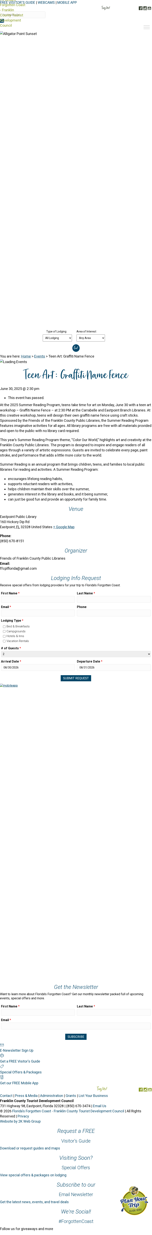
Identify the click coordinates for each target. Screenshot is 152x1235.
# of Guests (11, 648)
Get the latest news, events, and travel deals (34, 1202)
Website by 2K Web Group (20, 1121)
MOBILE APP (67, 2)
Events (39, 356)
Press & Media (26, 1096)
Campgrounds (16, 631)
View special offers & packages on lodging (33, 1175)
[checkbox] (4, 626)
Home (26, 356)
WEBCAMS (46, 2)
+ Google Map (64, 527)
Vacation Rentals (18, 641)
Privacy (23, 1116)
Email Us (99, 1106)
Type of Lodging (56, 331)
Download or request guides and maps (30, 1148)
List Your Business (93, 1096)
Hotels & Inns (15, 636)
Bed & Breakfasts (18, 626)
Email (6, 607)
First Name (10, 593)
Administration (51, 1096)
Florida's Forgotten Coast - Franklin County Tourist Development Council (68, 1111)
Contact (6, 1096)
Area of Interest (86, 331)
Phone (82, 607)
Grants (71, 1096)
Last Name (86, 593)
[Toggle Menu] (147, 27)
